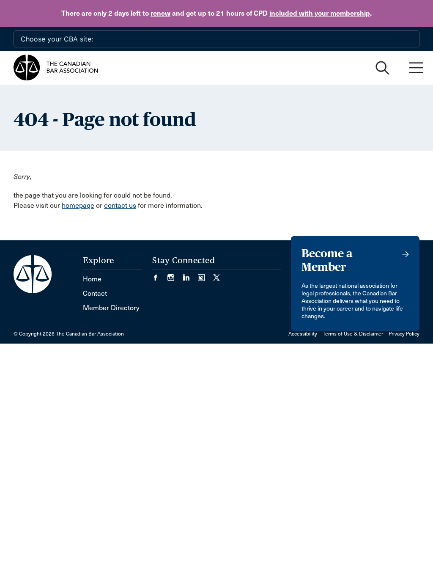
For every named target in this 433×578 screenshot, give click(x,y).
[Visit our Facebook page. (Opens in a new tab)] (159, 275)
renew (160, 13)
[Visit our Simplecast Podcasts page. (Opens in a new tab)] (205, 275)
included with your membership (319, 13)
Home (92, 279)
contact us (120, 205)
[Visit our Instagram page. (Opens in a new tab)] (175, 275)
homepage (78, 205)
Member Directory (111, 308)
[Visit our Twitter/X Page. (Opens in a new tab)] (216, 275)
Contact (95, 293)
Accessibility (302, 334)
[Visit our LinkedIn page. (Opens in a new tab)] (190, 275)
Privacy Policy (404, 334)
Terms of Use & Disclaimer (353, 334)
